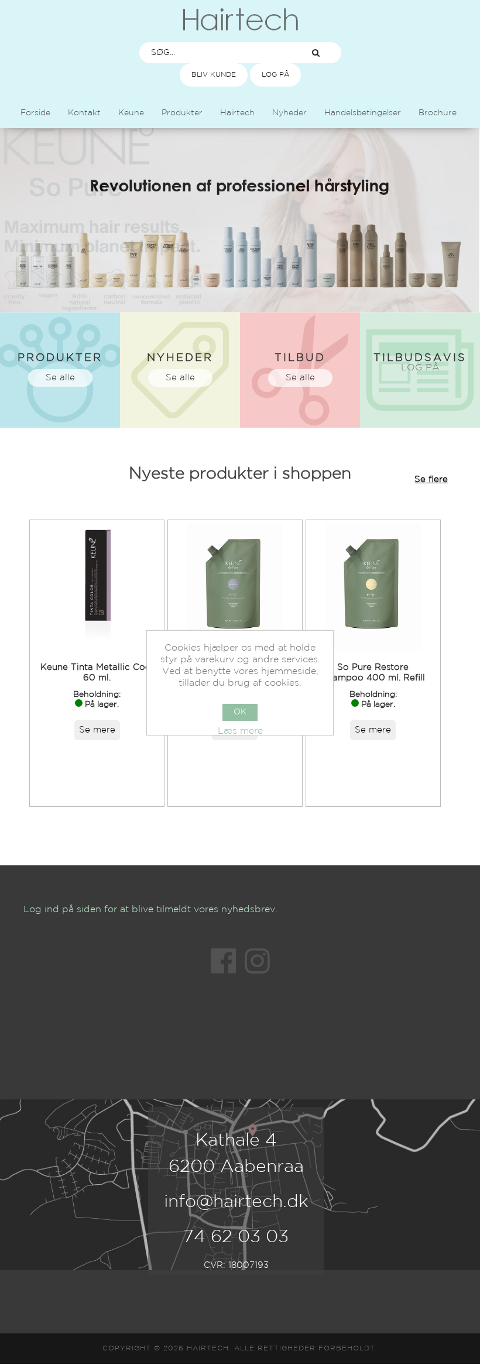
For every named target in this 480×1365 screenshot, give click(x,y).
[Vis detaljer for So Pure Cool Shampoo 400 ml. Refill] (235, 587)
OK (240, 712)
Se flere (431, 479)
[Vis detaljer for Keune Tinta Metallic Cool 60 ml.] (96, 587)
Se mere (97, 730)
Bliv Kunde (213, 74)
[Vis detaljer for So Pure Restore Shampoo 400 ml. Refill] (373, 587)
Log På (275, 74)
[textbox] (215, 52)
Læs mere (240, 731)
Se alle (60, 377)
